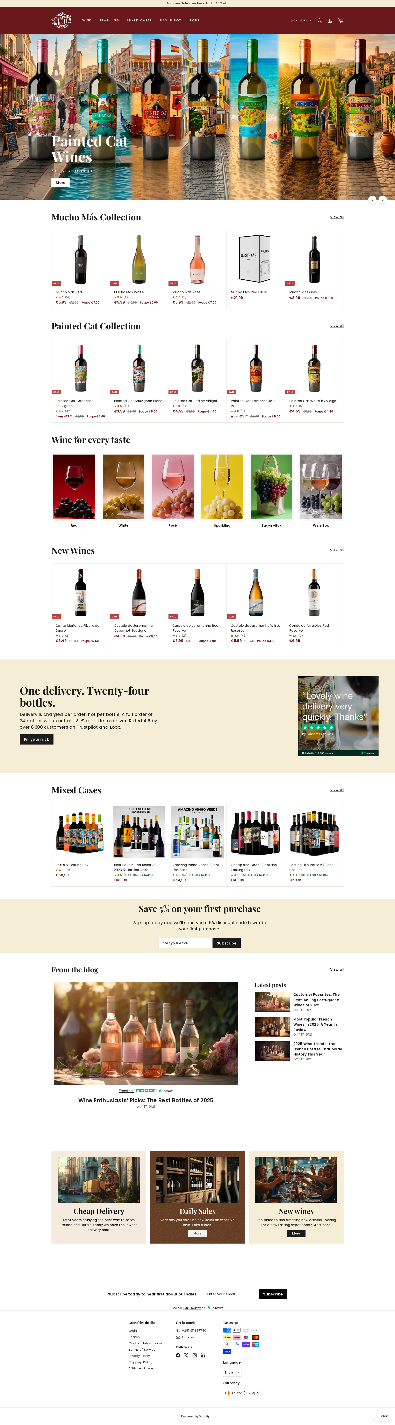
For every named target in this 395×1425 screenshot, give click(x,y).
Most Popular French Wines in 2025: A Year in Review (315, 1024)
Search (134, 1337)
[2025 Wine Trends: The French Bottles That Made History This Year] (272, 1051)
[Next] (383, 200)
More (197, 1233)
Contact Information (145, 1343)
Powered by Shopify (195, 1416)
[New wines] (296, 1180)
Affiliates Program (143, 1368)
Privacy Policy (139, 1356)
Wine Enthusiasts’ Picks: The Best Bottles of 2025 (146, 1100)
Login (133, 1330)
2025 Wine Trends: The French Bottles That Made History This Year (317, 1049)
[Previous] (372, 200)
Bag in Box (171, 20)
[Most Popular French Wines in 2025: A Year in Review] (272, 1027)
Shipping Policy (140, 1362)
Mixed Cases (139, 20)
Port (195, 20)
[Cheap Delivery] (99, 1180)
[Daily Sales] (197, 1180)
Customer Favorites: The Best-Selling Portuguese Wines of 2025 (316, 1000)
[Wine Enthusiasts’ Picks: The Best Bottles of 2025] (146, 1037)
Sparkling (109, 20)
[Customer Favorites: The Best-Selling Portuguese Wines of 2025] (272, 1002)
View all (337, 217)
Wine (86, 20)
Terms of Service (142, 1349)
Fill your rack (36, 739)
